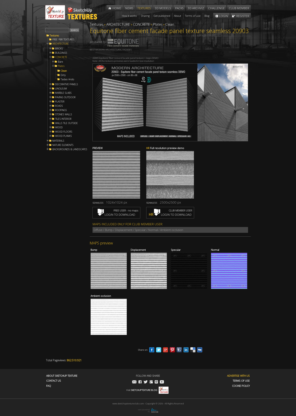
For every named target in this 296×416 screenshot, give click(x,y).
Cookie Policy (241, 385)
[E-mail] (134, 382)
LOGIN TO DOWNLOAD (119, 215)
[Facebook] (151, 349)
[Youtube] (162, 382)
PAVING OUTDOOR (65, 97)
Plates (61, 66)
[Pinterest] (172, 349)
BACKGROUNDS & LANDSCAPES (69, 149)
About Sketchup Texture (61, 375)
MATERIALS (58, 140)
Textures (54, 35)
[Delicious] (192, 349)
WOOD (59, 127)
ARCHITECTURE (60, 43)
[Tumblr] (179, 349)
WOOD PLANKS (63, 136)
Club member (239, 8)
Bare (60, 61)
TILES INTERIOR (63, 118)
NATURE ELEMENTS (62, 145)
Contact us (53, 380)
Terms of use (241, 380)
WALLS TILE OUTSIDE (66, 123)
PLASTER (59, 101)
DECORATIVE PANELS (66, 84)
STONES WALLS (63, 114)
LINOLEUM (61, 88)
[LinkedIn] (186, 349)
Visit (141, 390)
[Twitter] (158, 349)
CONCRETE (61, 57)
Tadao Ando (67, 79)
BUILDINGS (61, 52)
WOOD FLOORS (63, 131)
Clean (64, 70)
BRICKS (59, 48)
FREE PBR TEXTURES (63, 39)
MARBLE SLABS (63, 92)
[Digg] (199, 349)
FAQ (48, 385)
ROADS (59, 105)
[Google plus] (165, 349)
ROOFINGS (61, 110)
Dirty (63, 75)
